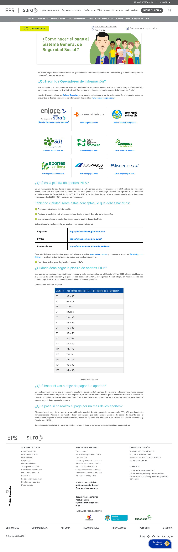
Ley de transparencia (50, 10)
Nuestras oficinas (28, 464)
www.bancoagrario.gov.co (125, 122)
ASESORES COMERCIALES (101, 19)
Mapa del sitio (27, 485)
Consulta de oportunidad (31, 470)
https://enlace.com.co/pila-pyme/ (86, 239)
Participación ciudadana (31, 479)
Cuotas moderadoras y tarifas (88, 470)
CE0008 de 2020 (28, 451)
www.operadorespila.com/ (103, 98)
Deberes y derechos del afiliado (89, 461)
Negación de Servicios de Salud (89, 473)
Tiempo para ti (82, 451)
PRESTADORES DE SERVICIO (129, 19)
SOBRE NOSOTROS (30, 448)
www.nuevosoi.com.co (53, 151)
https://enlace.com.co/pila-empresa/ (53, 122)
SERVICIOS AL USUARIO (87, 448)
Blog (142, 536)
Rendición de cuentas (30, 482)
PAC (148, 19)
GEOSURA (167, 528)
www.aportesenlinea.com (53, 174)
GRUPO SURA (12, 528)
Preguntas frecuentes (71, 10)
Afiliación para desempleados (88, 464)
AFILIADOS (42, 19)
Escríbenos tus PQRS (93, 10)
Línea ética (25, 476)
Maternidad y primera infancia (88, 454)
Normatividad (27, 457)
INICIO (31, 19)
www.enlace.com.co (98, 254)
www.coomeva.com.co (124, 151)
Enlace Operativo (70, 95)
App (170, 536)
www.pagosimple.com (124, 174)
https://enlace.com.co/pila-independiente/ (90, 246)
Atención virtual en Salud (86, 467)
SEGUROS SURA (91, 528)
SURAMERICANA (39, 528)
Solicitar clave (131, 10)
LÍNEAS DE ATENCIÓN (140, 448)
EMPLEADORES (58, 19)
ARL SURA (65, 528)
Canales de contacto (113, 10)
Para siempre (81, 457)
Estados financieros (29, 454)
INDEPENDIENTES (77, 19)
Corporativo (26, 461)
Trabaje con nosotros (30, 467)
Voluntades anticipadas (86, 476)
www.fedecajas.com (89, 151)
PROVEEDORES (119, 528)
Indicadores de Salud (30, 473)
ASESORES (145, 528)
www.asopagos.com (89, 174)
